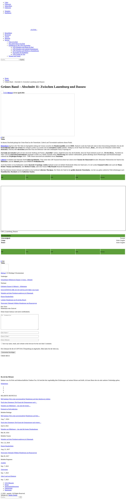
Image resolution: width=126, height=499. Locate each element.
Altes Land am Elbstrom (8, 476)
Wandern (7, 11)
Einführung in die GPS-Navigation (19, 45)
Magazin (7, 38)
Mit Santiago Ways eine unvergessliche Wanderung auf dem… (20, 416)
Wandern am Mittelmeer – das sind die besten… (16, 406)
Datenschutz (8, 488)
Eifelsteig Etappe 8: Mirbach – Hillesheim (14, 286)
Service (7, 40)
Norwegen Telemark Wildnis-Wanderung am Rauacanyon (19, 453)
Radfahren (8, 13)
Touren (7, 36)
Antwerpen (4, 469)
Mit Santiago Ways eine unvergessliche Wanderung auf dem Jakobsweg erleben (25, 399)
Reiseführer (8, 33)
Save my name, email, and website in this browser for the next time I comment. (27, 343)
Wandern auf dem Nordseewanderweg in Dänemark (17, 439)
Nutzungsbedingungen (12, 486)
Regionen (8, 35)
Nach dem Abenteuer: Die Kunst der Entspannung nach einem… (21, 422)
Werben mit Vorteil (14, 56)
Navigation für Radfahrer (20, 52)
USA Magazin (9, 483)
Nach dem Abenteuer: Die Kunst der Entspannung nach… (19, 402)
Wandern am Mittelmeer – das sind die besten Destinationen (19, 429)
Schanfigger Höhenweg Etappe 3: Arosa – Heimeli (16, 280)
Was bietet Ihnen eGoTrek (17, 44)
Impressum (8, 490)
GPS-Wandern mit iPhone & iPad (23, 47)
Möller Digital (12, 495)
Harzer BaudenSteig (7, 446)
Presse (7, 485)
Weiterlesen (4, 383)
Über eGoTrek (13, 42)
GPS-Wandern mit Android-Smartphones (25, 49)
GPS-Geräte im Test (19, 54)
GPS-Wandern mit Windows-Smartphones (26, 51)
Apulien (3, 463)
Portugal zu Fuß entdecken (9, 409)
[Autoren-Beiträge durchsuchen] (5, 271)
